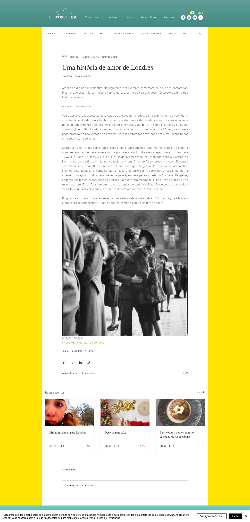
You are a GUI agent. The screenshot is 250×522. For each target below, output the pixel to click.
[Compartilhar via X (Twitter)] (72, 362)
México (172, 33)
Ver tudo (201, 392)
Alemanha (70, 33)
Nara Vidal (90, 351)
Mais (185, 33)
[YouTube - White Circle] (195, 17)
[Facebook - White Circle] (183, 17)
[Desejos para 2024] (125, 412)
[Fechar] (246, 516)
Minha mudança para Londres (67, 432)
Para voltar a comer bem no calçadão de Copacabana (177, 434)
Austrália (88, 33)
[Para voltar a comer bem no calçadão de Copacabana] (180, 412)
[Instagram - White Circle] (189, 17)
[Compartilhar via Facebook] (63, 362)
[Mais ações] (186, 57)
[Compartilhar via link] (88, 362)
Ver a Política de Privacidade (104, 517)
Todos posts (51, 33)
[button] (200, 33)
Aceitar (235, 516)
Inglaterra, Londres (123, 33)
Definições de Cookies (212, 516)
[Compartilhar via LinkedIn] (80, 362)
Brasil (103, 33)
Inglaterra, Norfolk (151, 33)
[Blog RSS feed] (200, 17)
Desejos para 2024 (116, 432)
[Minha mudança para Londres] (69, 412)
